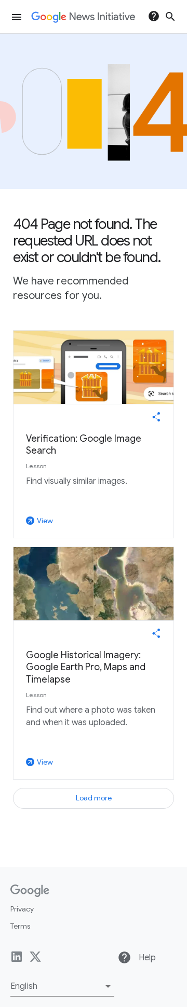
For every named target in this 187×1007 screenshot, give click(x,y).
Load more (94, 797)
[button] (62, 986)
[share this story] (156, 416)
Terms (20, 926)
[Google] (29, 890)
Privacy (22, 909)
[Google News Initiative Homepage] (83, 17)
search (170, 16)
